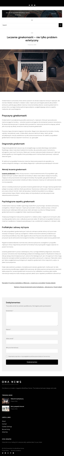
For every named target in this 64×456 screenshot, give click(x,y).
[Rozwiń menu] (32, 2)
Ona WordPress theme (18, 448)
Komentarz (9, 311)
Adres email (10, 338)
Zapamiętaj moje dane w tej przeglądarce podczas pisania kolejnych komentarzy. (29, 356)
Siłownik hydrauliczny (17, 399)
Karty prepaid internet (17, 406)
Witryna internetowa (12, 347)
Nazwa (8, 329)
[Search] (60, 25)
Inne (32, 33)
